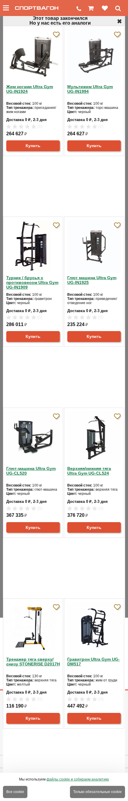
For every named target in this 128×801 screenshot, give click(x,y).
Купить (33, 145)
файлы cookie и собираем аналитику (77, 779)
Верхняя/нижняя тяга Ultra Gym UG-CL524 (89, 471)
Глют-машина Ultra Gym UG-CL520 (31, 471)
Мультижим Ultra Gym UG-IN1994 (90, 89)
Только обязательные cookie (97, 792)
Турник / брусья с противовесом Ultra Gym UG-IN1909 (32, 282)
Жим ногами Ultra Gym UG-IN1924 (29, 89)
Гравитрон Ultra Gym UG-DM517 (93, 661)
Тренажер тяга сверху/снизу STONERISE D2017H (33, 661)
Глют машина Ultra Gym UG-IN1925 (91, 280)
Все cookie (15, 792)
